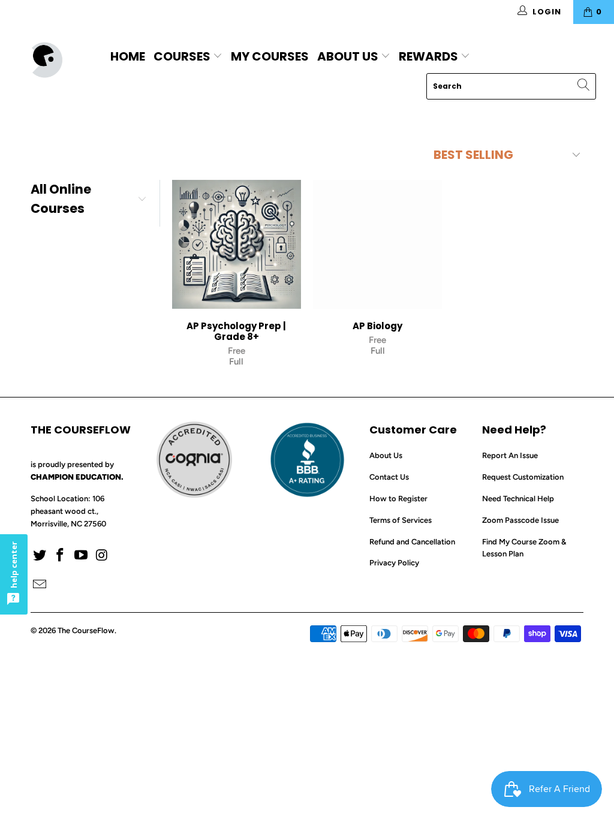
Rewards (429, 56)
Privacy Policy (394, 562)
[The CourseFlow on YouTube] (82, 556)
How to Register (398, 498)
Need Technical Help (518, 498)
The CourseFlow (86, 630)
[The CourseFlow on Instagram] (102, 556)
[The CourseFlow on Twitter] (40, 556)
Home (127, 56)
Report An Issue (510, 455)
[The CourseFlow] (55, 60)
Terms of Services (400, 520)
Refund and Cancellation (412, 541)
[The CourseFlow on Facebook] (61, 556)
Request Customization (523, 476)
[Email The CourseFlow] (40, 585)
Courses (183, 56)
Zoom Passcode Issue (520, 520)
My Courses (270, 56)
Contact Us (389, 476)
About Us (347, 56)
